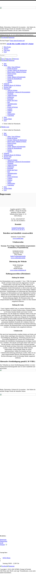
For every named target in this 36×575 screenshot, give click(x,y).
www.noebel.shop (18, 238)
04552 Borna (6, 558)
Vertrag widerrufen (6, 548)
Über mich (7, 50)
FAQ (5, 52)
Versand (2, 544)
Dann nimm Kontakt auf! (17, 40)
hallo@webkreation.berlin (18, 256)
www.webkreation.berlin (18, 258)
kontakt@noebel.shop (18, 228)
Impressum (3, 539)
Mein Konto (7, 47)
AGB (1, 543)
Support (6, 48)
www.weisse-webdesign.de (18, 270)
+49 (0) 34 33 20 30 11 (18, 229)
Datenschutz (3, 541)
